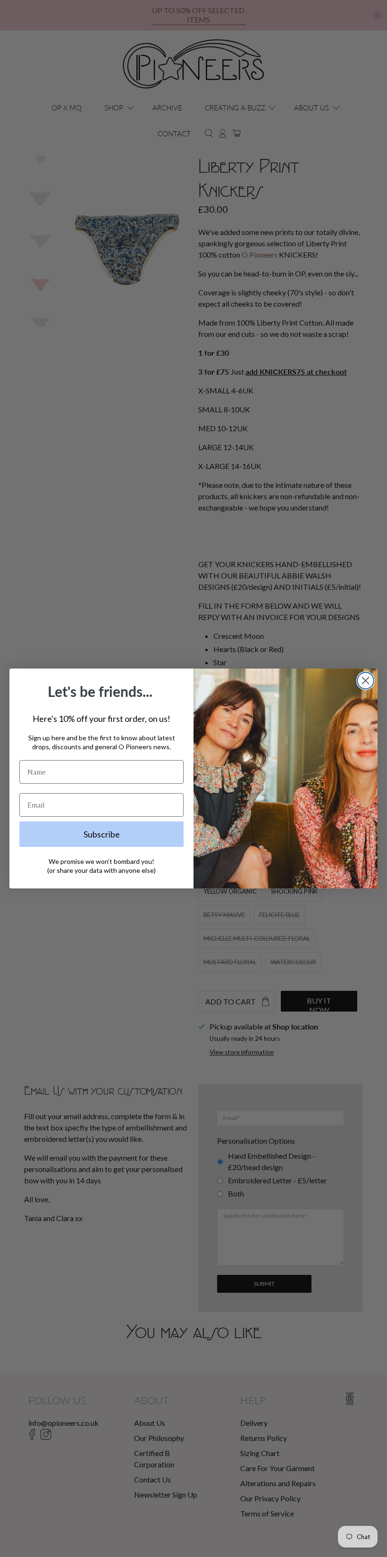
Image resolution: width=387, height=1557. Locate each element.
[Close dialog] (365, 680)
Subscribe (102, 834)
